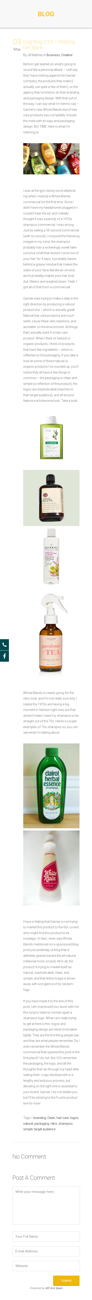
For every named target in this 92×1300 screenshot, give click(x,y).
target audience (44, 1129)
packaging (41, 1123)
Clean (51, 1118)
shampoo (66, 1123)
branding (39, 1118)
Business (53, 55)
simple (28, 1129)
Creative (66, 55)
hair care (62, 1118)
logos (74, 1118)
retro (53, 1123)
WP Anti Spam (54, 1288)
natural (28, 1123)
